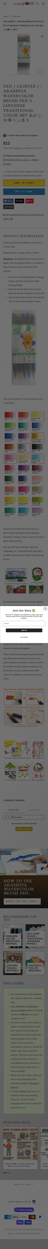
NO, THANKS (24, 637)
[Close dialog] (45, 608)
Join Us (24, 630)
